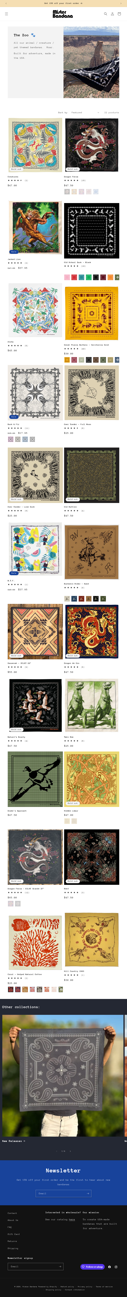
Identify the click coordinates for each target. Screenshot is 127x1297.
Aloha (11, 342)
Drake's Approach (17, 811)
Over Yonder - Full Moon (77, 424)
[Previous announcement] (6, 3)
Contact (12, 1213)
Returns (12, 1241)
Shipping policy (53, 1290)
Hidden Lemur (71, 811)
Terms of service (104, 1287)
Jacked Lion (14, 259)
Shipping (13, 1248)
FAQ (10, 1227)
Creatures (13, 177)
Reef (66, 889)
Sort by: (63, 112)
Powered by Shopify (47, 1287)
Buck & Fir (14, 424)
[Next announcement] (121, 3)
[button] (6, 13)
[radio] (67, 191)
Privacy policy (85, 1287)
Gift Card (14, 1234)
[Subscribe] (87, 1193)
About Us (13, 1220)
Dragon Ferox (71, 177)
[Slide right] (70, 1151)
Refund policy (67, 1287)
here (72, 1219)
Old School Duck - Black (77, 262)
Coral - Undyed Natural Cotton (25, 974)
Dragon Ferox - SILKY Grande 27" (26, 889)
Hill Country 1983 (74, 971)
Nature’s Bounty (16, 737)
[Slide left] (56, 1151)
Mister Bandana (30, 1287)
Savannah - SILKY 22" (19, 663)
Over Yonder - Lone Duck (21, 507)
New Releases (12, 1141)
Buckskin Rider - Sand (76, 584)
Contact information (75, 1290)
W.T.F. (11, 581)
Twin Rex (69, 737)
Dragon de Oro (71, 663)
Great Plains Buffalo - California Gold (86, 345)
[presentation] (117, 277)
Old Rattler (70, 507)
